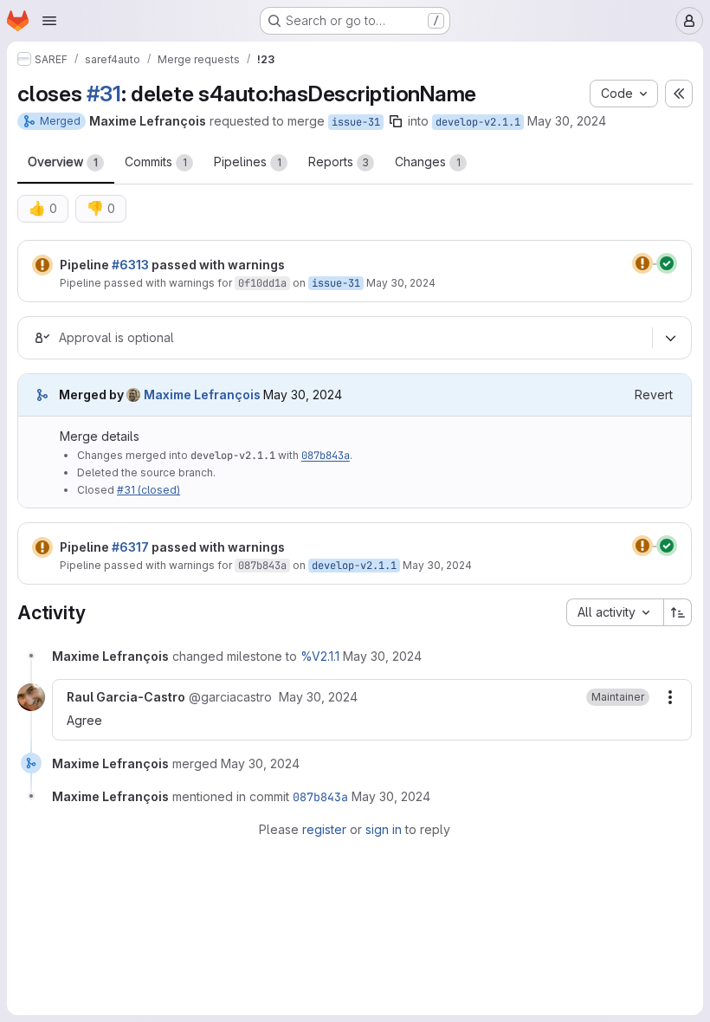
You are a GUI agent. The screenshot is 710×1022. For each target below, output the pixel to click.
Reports (338, 161)
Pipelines (247, 161)
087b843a (325, 455)
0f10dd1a (262, 283)
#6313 (130, 264)
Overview (63, 161)
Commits (156, 161)
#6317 (130, 547)
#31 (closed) (148, 489)
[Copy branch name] (395, 121)
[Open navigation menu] (49, 21)
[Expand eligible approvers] (670, 337)
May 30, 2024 (566, 120)
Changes (428, 161)
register (324, 829)
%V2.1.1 (319, 656)
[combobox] (614, 612)
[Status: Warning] (42, 265)
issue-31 (356, 122)
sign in (383, 829)
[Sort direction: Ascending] (678, 612)
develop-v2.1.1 (478, 122)
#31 (103, 94)
